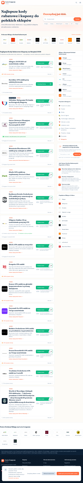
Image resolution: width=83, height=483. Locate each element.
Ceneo (66, 23)
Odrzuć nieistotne (49, 473)
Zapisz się (77, 154)
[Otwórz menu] (80, 2)
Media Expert (59, 23)
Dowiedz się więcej (14, 478)
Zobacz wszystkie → (77, 34)
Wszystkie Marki (26, 463)
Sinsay (51, 23)
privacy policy (76, 157)
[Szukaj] (76, 2)
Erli (71, 23)
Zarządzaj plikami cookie (33, 473)
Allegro (77, 23)
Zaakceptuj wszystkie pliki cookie (67, 473)
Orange (46, 23)
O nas (45, 463)
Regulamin (67, 463)
